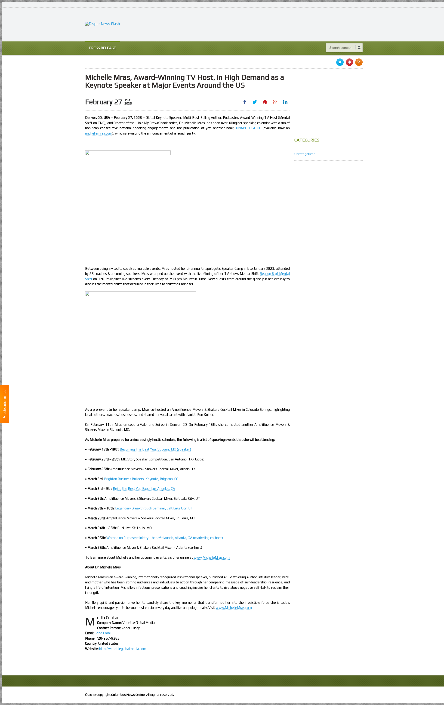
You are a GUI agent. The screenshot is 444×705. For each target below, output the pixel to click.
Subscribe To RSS (4, 403)
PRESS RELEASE (102, 48)
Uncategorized (304, 154)
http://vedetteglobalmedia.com (122, 649)
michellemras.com (98, 133)
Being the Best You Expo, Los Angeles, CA (144, 488)
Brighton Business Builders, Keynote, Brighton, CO (141, 479)
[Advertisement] (278, 23)
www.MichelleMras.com (212, 557)
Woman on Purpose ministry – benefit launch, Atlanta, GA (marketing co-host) (164, 538)
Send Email (103, 633)
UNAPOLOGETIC (248, 128)
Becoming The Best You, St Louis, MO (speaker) (155, 449)
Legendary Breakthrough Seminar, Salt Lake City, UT (154, 508)
